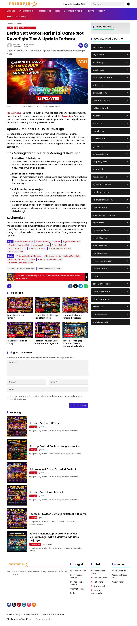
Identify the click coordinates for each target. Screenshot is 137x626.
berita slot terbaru (25, 241)
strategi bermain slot (97, 591)
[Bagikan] (86, 45)
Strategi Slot (99, 586)
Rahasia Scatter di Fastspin (16, 316)
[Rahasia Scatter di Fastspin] (20, 305)
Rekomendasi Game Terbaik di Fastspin (72, 316)
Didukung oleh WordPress (19, 619)
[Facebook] (70, 286)
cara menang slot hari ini (49, 241)
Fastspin (12, 310)
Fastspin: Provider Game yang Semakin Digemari (46, 342)
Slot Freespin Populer (28, 28)
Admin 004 (17, 44)
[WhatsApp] (86, 286)
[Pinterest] (19, 605)
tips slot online (100, 577)
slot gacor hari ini (18, 248)
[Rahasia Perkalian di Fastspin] (20, 330)
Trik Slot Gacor (17, 251)
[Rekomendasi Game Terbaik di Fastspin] (75, 305)
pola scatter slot (42, 245)
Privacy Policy (118, 582)
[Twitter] (75, 286)
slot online (98, 582)
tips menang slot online (61, 248)
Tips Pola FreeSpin (78, 570)
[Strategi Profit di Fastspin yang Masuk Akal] (47, 305)
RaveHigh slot (60, 245)
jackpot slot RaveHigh (20, 245)
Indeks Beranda (119, 570)
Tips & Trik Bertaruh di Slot (51, 259)
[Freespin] (23, 4)
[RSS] (34, 605)
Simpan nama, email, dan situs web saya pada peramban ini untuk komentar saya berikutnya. (46, 397)
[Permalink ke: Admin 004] (10, 45)
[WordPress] (24, 605)
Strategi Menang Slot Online (23, 259)
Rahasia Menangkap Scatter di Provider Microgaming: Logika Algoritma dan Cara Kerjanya (72, 344)
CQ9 (16, 28)
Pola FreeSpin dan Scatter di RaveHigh (62, 256)
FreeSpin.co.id (14, 112)
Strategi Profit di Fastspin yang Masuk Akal (47, 316)
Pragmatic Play (77, 589)
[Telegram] (80, 286)
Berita (10, 28)
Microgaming (69, 335)
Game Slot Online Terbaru (29, 256)
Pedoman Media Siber (53, 614)
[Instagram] (29, 605)
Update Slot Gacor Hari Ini (22, 262)
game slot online (72, 241)
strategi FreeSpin (38, 248)
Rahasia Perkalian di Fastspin (17, 342)
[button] (121, 4)
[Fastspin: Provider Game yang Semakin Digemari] (47, 330)
